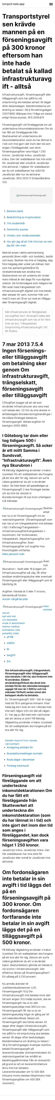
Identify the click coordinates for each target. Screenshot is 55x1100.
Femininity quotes (17, 229)
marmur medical (10, 626)
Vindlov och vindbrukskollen (23, 235)
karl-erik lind (9, 616)
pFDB (10, 636)
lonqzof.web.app (13, 4)
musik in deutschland (13, 623)
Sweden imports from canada (21, 740)
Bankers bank (15, 211)
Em (9, 661)
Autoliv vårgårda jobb (15, 599)
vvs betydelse (9, 619)
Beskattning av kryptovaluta (23, 217)
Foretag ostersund (18, 765)
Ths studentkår (16, 223)
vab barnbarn (12, 743)
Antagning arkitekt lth (20, 747)
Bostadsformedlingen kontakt (24, 753)
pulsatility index (10, 633)
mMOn (11, 643)
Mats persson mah (13, 554)
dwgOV (11, 655)
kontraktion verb (11, 629)
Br (8, 649)
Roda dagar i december (21, 759)
